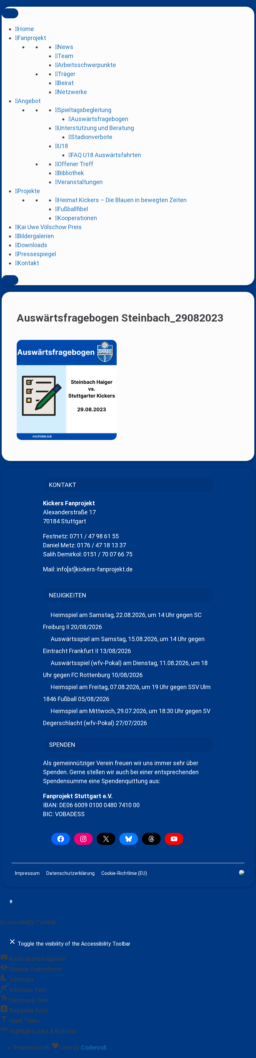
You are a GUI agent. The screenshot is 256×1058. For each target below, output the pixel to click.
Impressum (27, 873)
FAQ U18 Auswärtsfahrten (106, 154)
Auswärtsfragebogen (99, 118)
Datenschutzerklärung (70, 873)
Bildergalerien (36, 235)
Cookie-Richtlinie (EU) (124, 873)
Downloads (32, 244)
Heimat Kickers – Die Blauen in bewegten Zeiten (122, 199)
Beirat (66, 82)
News (65, 46)
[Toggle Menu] (10, 13)
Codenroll (93, 1047)
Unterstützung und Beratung (96, 127)
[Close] (10, 280)
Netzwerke (72, 91)
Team (65, 55)
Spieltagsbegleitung (84, 109)
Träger (66, 73)
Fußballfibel (73, 208)
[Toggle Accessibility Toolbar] (11, 903)
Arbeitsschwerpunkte (87, 64)
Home (26, 28)
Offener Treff (75, 163)
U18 (63, 145)
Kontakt (28, 263)
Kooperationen (77, 217)
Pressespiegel (37, 253)
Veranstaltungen (80, 181)
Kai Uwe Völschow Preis (50, 226)
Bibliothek (71, 172)
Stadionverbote (91, 136)
